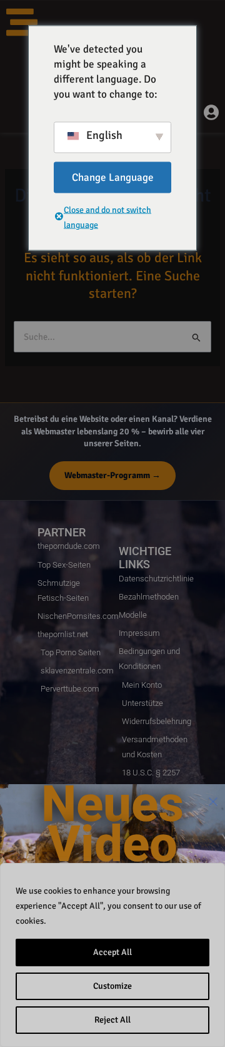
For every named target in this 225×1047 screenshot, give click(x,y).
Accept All (112, 952)
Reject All (112, 1019)
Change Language (113, 176)
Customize (112, 986)
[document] (112, 523)
